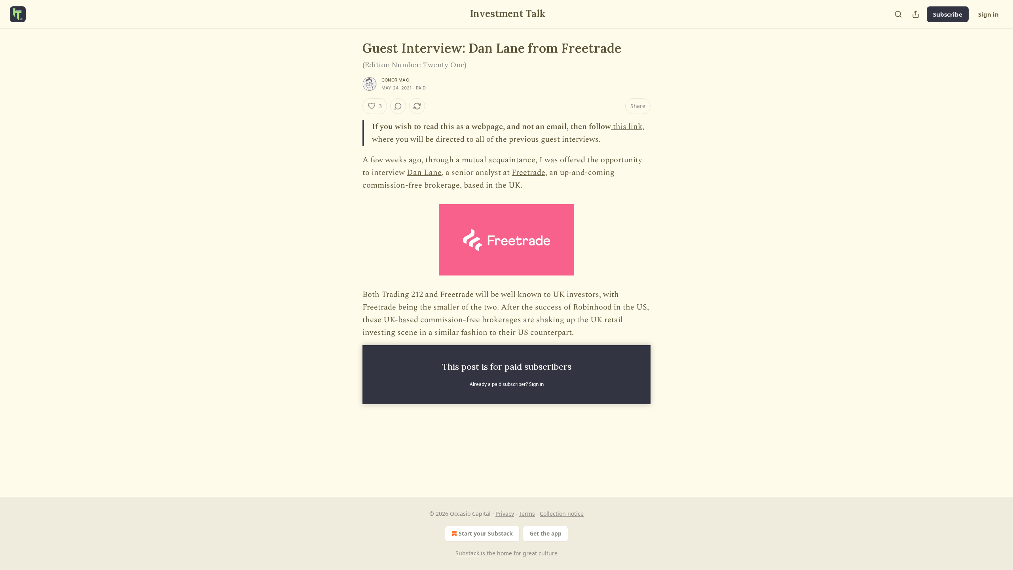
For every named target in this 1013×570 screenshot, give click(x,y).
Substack (467, 553)
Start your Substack (486, 533)
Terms (527, 513)
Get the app (545, 533)
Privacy (504, 513)
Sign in (988, 14)
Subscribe (947, 14)
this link (626, 127)
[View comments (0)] (398, 106)
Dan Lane (424, 173)
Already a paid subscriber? (507, 384)
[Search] (898, 14)
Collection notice (562, 513)
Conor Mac (395, 80)
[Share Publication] (916, 14)
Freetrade (528, 173)
